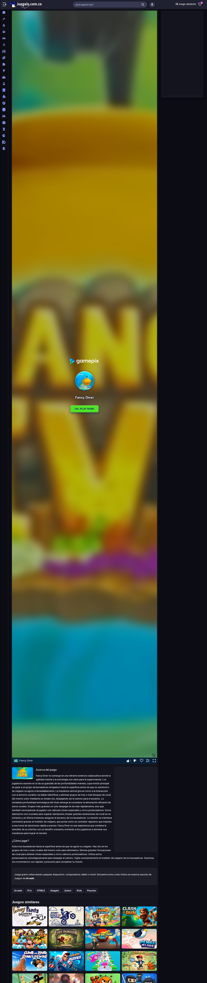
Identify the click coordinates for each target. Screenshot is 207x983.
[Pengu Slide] (139, 939)
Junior (67, 890)
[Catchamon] (139, 961)
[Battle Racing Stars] (102, 916)
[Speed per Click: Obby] (102, 939)
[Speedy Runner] (66, 961)
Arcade (18, 890)
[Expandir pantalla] (154, 761)
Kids (79, 890)
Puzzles (91, 890)
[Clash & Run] (139, 916)
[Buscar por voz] (152, 5)
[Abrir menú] (4, 4)
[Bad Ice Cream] (29, 939)
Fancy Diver (26, 760)
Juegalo (54, 890)
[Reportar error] (148, 761)
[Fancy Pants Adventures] (29, 916)
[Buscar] (143, 4)
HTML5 (41, 890)
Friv (29, 890)
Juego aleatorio (187, 4)
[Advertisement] (136, 809)
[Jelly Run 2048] (102, 961)
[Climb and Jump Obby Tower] (29, 961)
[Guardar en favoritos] (141, 760)
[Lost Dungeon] (66, 939)
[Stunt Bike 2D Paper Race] (66, 916)
